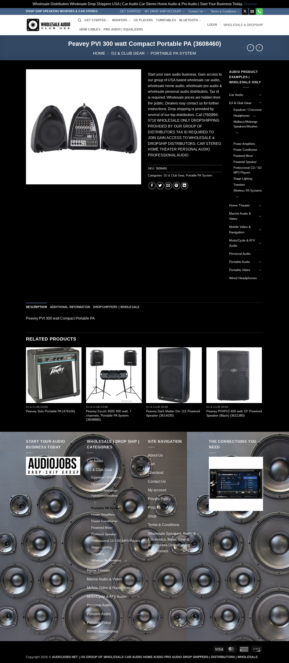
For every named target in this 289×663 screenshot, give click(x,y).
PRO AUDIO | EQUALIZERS (123, 29)
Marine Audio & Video (240, 216)
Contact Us (196, 11)
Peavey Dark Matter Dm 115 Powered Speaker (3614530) (173, 413)
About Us (155, 455)
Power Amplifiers (244, 144)
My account (157, 490)
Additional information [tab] (70, 307)
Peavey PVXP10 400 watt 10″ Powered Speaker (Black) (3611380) (234, 413)
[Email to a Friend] (168, 185)
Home (99, 53)
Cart (151, 464)
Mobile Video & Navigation (240, 229)
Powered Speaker (244, 162)
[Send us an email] (252, 11)
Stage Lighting (242, 178)
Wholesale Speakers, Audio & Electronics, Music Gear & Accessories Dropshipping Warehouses (172, 542)
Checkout (155, 473)
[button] (212, 24)
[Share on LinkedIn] (184, 185)
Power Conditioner (245, 149)
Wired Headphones (243, 278)
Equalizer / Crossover (247, 109)
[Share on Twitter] (160, 185)
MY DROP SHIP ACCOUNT (163, 11)
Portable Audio (239, 262)
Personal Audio (240, 253)
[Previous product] (259, 47)
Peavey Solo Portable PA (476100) (50, 411)
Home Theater (239, 205)
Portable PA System (173, 53)
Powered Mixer (243, 156)
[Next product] (250, 47)
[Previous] (26, 389)
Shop (152, 516)
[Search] (79, 20)
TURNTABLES (166, 20)
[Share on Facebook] (152, 185)
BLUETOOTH (188, 20)
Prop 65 (154, 507)
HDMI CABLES (89, 29)
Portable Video (239, 270)
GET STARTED (130, 11)
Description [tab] (36, 307)
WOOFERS (120, 20)
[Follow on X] (245, 11)
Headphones (241, 115)
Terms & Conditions (223, 11)
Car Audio (236, 95)
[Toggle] (260, 94)
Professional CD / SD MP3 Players (247, 170)
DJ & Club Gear (128, 53)
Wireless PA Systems (247, 190)
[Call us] (259, 11)
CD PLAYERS (143, 20)
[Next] (261, 389)
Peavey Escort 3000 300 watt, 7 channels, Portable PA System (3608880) (108, 415)
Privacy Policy (159, 499)
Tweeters (239, 184)
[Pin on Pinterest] (176, 185)
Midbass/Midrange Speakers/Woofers (245, 124)
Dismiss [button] (250, 4)
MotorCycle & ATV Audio (242, 243)
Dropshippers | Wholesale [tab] (116, 307)
